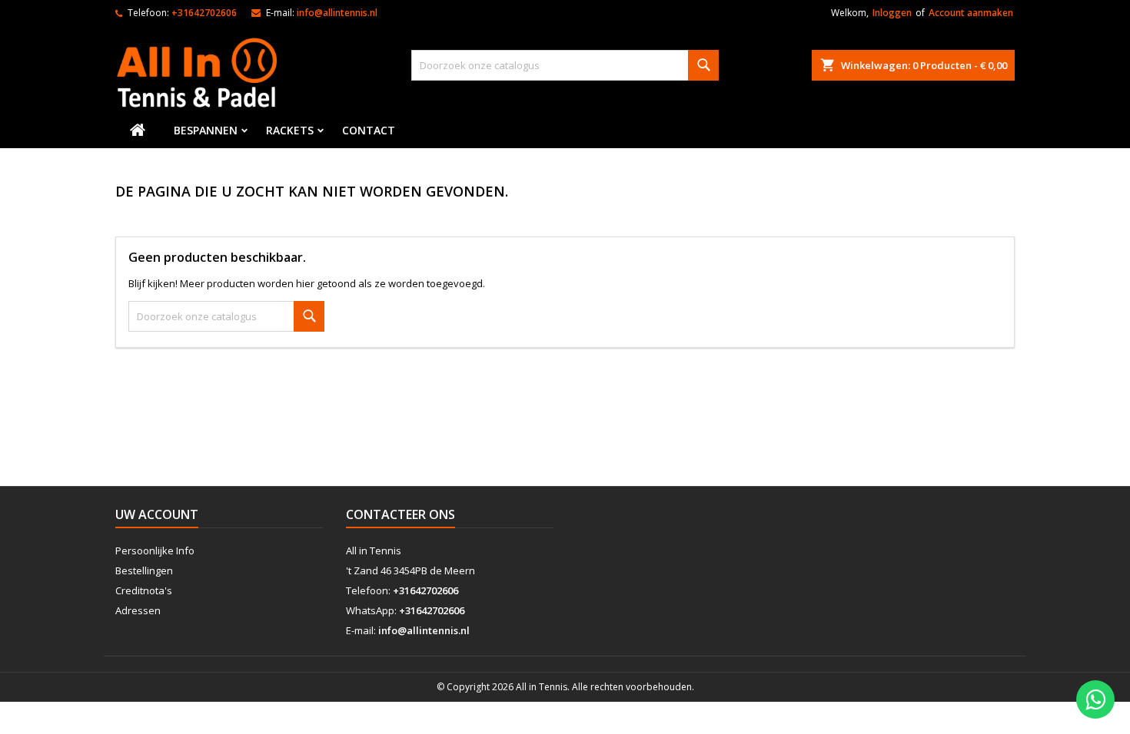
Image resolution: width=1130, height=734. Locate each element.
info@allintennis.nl (337, 12)
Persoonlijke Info (154, 550)
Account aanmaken (971, 12)
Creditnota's (143, 590)
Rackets (290, 130)
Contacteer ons (400, 514)
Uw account (156, 514)
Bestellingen (144, 570)
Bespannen (206, 130)
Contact (368, 130)
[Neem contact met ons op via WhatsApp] (1095, 699)
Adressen (138, 610)
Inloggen (892, 12)
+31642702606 (204, 12)
